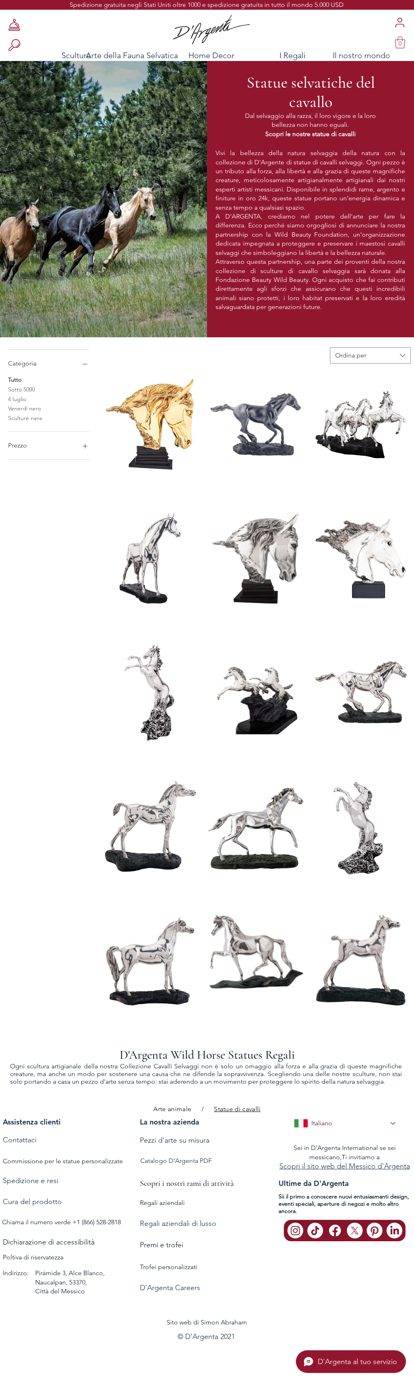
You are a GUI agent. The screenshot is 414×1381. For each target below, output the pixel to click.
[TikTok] (315, 1230)
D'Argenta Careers (170, 1287)
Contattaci (19, 1139)
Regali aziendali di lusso (178, 1223)
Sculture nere (25, 418)
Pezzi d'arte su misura (174, 1140)
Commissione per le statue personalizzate (63, 1161)
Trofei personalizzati (168, 1267)
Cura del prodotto (32, 1201)
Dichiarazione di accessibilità (49, 1242)
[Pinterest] (374, 1230)
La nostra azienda (169, 1122)
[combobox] (370, 355)
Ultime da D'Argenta (314, 1183)
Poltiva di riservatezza (33, 1257)
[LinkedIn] (394, 1230)
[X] (355, 1230)
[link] (400, 42)
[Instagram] (295, 1230)
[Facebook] (335, 1230)
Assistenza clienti (32, 1122)
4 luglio (17, 399)
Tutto (14, 379)
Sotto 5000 (21, 389)
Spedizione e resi (30, 1180)
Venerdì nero (24, 408)
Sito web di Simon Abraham (207, 1322)
